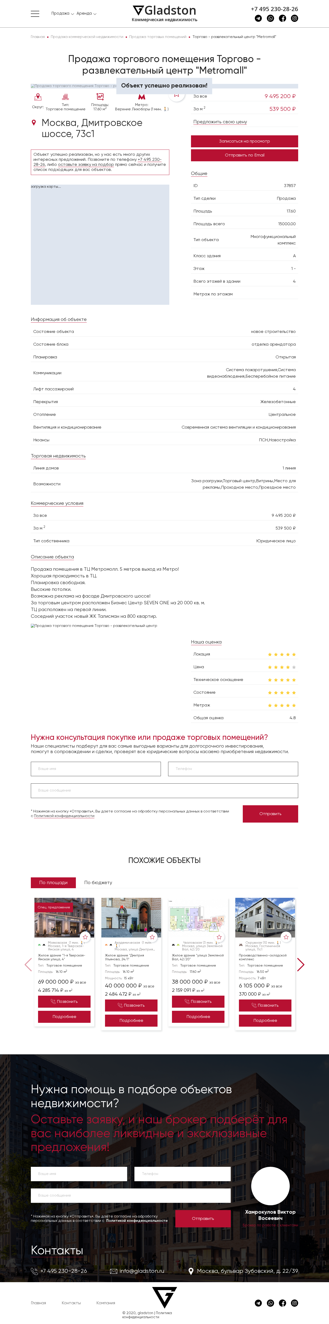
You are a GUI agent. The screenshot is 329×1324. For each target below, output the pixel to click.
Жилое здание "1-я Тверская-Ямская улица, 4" (61, 957)
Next (300, 964)
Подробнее (64, 1017)
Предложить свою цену (220, 122)
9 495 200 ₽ (280, 96)
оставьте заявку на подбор (86, 164)
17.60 (291, 211)
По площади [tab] (53, 882)
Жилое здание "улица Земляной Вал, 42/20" (198, 957)
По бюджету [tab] (98, 882)
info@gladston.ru (142, 1271)
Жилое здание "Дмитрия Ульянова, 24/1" (124, 957)
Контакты (57, 1251)
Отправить (270, 814)
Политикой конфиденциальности (64, 816)
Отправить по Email (244, 155)
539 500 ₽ (283, 109)
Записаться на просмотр (244, 141)
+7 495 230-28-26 (274, 9)
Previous (29, 964)
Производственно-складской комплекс (263, 957)
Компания (105, 1303)
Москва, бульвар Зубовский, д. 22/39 (247, 1271)
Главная (38, 1303)
